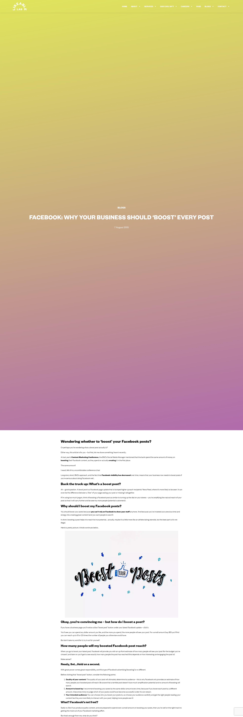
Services (148, 6)
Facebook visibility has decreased (116, 475)
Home (124, 6)
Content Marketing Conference (84, 457)
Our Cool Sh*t (167, 6)
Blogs (208, 6)
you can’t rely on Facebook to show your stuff (110, 511)
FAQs (198, 6)
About (134, 6)
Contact (222, 6)
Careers (185, 6)
